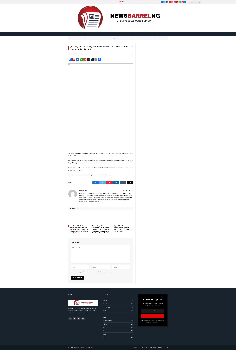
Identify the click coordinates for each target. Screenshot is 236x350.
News (86, 34)
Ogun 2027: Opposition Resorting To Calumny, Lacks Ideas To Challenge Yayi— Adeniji (123, 228)
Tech (149, 34)
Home (78, 34)
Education (105, 34)
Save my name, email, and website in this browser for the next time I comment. (92, 272)
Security (105, 327)
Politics (132, 34)
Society (141, 34)
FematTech (90, 347)
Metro (123, 34)
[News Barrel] (119, 18)
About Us (136, 347)
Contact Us (144, 347)
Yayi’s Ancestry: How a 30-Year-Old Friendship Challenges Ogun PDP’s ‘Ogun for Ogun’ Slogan (138, 3)
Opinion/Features (107, 320)
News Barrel (73, 54)
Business (94, 34)
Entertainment (106, 307)
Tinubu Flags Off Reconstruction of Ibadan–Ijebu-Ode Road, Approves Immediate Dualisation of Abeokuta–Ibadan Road (101, 229)
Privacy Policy (151, 322)
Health (115, 34)
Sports (158, 34)
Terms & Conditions (163, 347)
